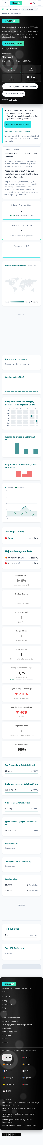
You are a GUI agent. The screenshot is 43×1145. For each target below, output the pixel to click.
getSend (5, 1103)
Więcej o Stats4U (9, 48)
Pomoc (5, 1038)
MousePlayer (7, 1120)
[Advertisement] (21, 333)
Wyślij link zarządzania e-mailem (17, 131)
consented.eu (7, 1114)
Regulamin (6, 1028)
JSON (15, 100)
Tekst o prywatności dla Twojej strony (17, 1025)
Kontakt (5, 1042)
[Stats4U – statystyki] (11, 1134)
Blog (4, 1007)
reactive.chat (7, 1125)
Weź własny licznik (13, 43)
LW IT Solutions (7, 1108)
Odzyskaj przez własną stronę (17, 124)
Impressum (6, 1035)
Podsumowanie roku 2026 (14, 93)
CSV (10, 100)
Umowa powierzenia (10, 1032)
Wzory (4, 1001)
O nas (4, 1011)
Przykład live (7, 1004)
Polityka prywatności (10, 1021)
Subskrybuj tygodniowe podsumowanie (21, 86)
